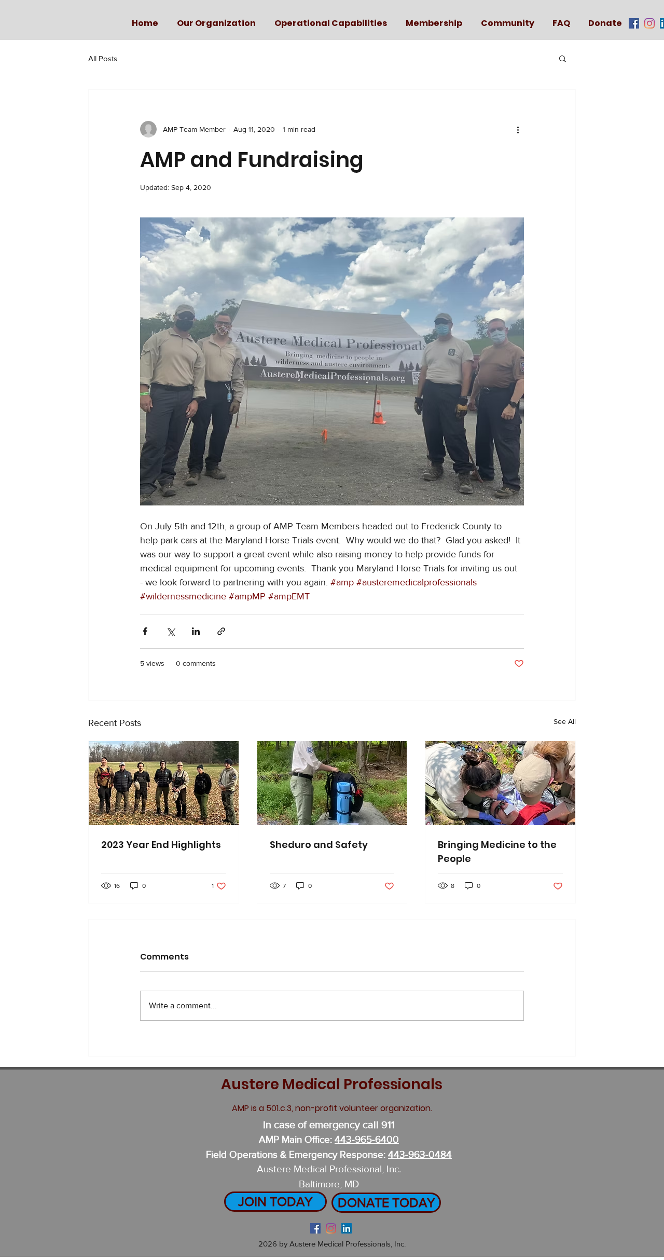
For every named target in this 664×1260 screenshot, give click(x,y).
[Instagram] (649, 23)
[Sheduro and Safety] (332, 783)
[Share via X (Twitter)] (170, 631)
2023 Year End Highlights (161, 844)
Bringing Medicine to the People (497, 851)
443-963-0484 (420, 1154)
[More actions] (517, 129)
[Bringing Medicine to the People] (500, 783)
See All (565, 721)
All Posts (102, 58)
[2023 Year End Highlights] (164, 783)
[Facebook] (634, 23)
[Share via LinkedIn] (196, 631)
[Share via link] (221, 631)
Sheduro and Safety (319, 844)
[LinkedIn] (346, 1228)
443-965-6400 (367, 1139)
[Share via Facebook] (145, 631)
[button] (563, 58)
